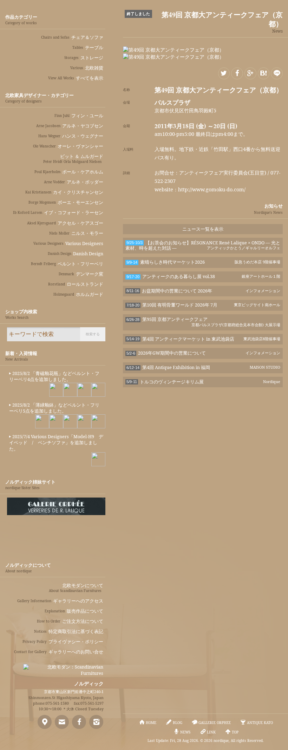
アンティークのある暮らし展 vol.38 (203, 276)
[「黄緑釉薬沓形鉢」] (98, 390)
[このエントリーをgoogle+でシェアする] (250, 73)
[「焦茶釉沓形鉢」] (98, 421)
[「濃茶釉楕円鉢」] (56, 421)
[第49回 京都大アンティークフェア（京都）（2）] (203, 56)
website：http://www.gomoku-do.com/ (200, 189)
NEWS (185, 732)
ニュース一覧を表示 (202, 229)
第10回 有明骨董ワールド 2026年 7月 (203, 305)
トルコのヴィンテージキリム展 (203, 382)
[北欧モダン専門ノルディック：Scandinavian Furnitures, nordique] (63, 667)
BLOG (56, 544)
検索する (93, 333)
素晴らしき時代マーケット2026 (203, 262)
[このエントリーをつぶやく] (224, 73)
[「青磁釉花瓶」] (56, 390)
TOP (235, 732)
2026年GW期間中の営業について (203, 353)
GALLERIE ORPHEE (56, 506)
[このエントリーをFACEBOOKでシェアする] (237, 73)
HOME (151, 722)
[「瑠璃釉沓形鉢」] (84, 421)
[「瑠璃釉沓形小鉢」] (70, 421)
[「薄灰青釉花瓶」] (84, 390)
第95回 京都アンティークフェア (203, 321)
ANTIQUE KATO (56, 525)
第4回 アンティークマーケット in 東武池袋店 (203, 339)
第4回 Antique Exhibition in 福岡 (203, 367)
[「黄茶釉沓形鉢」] (70, 390)
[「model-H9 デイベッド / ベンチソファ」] (98, 459)
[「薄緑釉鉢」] (42, 421)
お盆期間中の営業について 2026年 (203, 291)
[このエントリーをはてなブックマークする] (264, 73)
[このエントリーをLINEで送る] (277, 73)
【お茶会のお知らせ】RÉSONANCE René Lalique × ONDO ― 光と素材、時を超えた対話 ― (202, 245)
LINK (211, 732)
